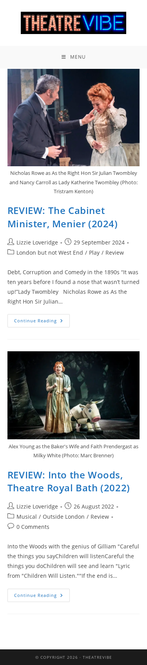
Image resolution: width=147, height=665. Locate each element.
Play (94, 252)
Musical (26, 516)
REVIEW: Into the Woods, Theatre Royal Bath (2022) (68, 481)
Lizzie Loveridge (37, 242)
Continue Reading (42, 319)
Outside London (64, 516)
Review (114, 252)
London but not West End (49, 252)
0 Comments (32, 526)
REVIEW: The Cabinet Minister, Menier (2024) (62, 217)
